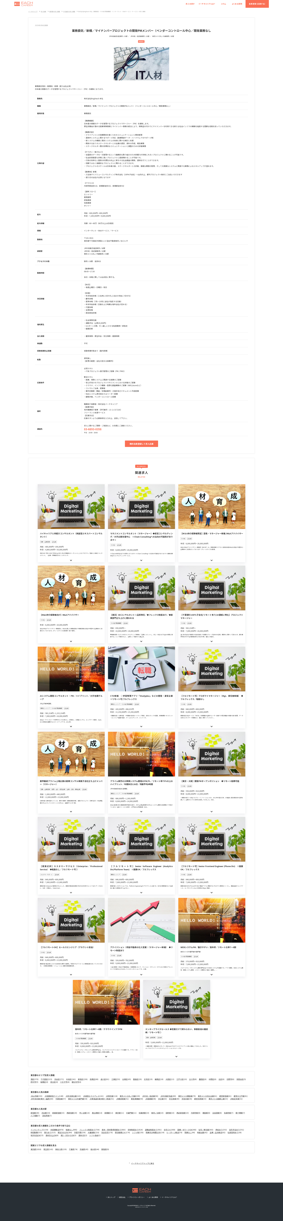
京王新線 (172, 1098)
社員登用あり (233, 1132)
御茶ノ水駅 (155, 1113)
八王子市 (63, 1082)
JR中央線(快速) (166, 1096)
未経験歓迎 (54, 1129)
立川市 (191, 1079)
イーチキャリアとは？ (206, 3)
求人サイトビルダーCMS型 (143, 1207)
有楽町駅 (227, 1113)
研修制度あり (133, 1129)
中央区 (68, 1079)
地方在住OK (35, 1135)
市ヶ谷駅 (82, 1113)
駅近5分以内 (63, 1132)
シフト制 (135, 1132)
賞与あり (47, 1132)
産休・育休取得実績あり (111, 1129)
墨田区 (201, 1079)
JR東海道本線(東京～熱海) (100, 1098)
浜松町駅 (45, 1115)
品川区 (103, 1079)
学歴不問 (77, 1132)
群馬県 (104, 1149)
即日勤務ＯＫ (120, 1132)
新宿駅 (33, 1113)
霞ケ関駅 (239, 1113)
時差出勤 (200, 1132)
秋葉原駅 (142, 1113)
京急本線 (185, 1098)
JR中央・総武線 (148, 1096)
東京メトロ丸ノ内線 (128, 1096)
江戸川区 (180, 1079)
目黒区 (92, 1079)
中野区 (211, 1079)
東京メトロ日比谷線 (206, 1096)
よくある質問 (237, 3)
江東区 (114, 1079)
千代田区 (44, 1079)
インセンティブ (37, 1129)
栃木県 (93, 1149)
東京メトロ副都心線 (217, 1098)
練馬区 (157, 1079)
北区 (220, 1079)
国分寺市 (75, 1082)
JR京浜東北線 (71, 1096)
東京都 (33, 1149)
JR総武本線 (234, 1098)
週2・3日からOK (67, 1135)
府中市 (33, 1082)
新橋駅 (107, 1113)
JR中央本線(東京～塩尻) (40, 1098)
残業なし (188, 1132)
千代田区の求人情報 (69, 11)
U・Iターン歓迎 (173, 1132)
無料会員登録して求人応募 (141, 443)
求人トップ (111, 1197)
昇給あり (219, 1129)
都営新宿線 (223, 1096)
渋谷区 (57, 1079)
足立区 (53, 1082)
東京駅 (118, 1113)
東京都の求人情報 (54, 11)
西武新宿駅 (181, 1113)
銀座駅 (205, 1113)
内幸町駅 (194, 1113)
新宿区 (80, 1079)
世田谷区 (240, 1079)
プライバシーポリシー (137, 1197)
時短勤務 (34, 1132)
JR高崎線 (149, 1098)
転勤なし (69, 1129)
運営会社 (122, 1197)
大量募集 (91, 1132)
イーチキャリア (33, 11)
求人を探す (190, 3)
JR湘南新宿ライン (52, 1096)
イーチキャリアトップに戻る (142, 1163)
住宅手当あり (234, 1129)
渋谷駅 (44, 1113)
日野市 (229, 1079)
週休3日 (81, 1135)
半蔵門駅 (129, 1113)
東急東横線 (135, 1098)
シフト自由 (93, 1135)
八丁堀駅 (34, 1115)
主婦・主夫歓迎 (216, 1132)
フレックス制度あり (87, 1129)
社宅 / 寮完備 (204, 1129)
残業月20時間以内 (153, 1132)
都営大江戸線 (239, 1096)
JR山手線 (34, 1096)
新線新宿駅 (56, 1113)
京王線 (160, 1098)
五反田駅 (215, 1113)
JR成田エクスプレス (91, 1096)
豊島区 (135, 1079)
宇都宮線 (59, 1098)
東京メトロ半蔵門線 (76, 1098)
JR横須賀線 (120, 1098)
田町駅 (168, 1113)
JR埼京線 (109, 1096)
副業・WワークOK (184, 1129)
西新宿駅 (70, 1113)
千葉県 (71, 1149)
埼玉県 (46, 1149)
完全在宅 (104, 1132)
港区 (32, 1079)
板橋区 (43, 1082)
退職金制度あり (151, 1129)
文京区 (146, 1079)
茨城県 (82, 1149)
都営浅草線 (198, 1098)
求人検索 (43, 11)
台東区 (125, 1079)
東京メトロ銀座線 (185, 1096)
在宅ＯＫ (167, 1129)
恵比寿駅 (95, 1113)
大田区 (168, 1079)
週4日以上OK (51, 1135)
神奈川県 (58, 1149)
